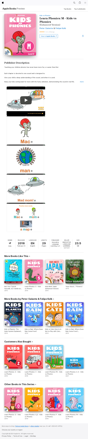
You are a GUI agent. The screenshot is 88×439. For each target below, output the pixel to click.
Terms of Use (17, 436)
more (82, 82)
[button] (74, 3)
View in (48, 36)
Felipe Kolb (61, 28)
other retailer (34, 426)
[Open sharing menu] (83, 36)
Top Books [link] (67, 9)
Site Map (33, 436)
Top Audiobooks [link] (79, 9)
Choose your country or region (12, 430)
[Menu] (85, 3)
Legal (26, 436)
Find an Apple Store (21, 426)
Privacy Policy (6, 436)
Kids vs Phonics (45, 15)
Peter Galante (46, 28)
